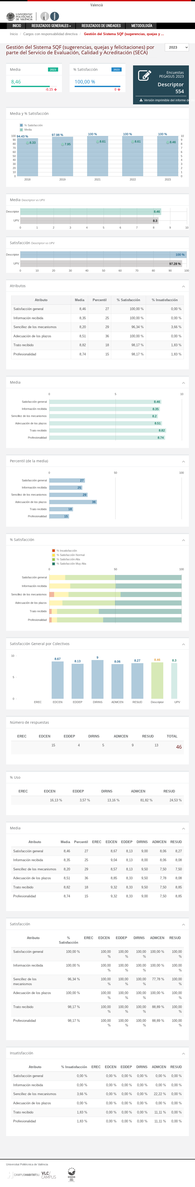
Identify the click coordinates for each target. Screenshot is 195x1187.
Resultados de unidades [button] (101, 26)
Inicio (14, 34)
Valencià (96, 5)
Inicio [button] (17, 26)
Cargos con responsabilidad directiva (50, 34)
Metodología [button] (142, 26)
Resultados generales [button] (50, 26)
